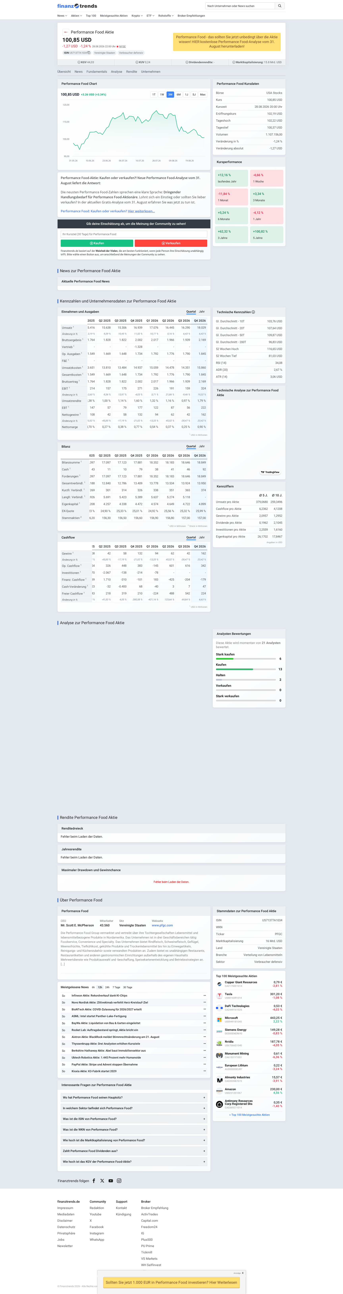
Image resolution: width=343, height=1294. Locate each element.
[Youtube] (110, 1181)
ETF (149, 16)
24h (107, 987)
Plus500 (147, 1239)
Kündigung (123, 1214)
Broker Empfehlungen (191, 16)
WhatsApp (97, 1239)
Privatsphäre (66, 1233)
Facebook (97, 1227)
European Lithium (236, 1065)
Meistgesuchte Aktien (114, 16)
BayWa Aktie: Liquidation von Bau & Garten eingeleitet (106, 1023)
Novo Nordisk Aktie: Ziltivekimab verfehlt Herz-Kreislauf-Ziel (110, 1002)
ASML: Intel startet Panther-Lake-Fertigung (99, 1016)
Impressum (65, 1208)
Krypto (136, 16)
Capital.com (149, 1220)
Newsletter (65, 1246)
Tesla (228, 994)
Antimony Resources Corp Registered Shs (239, 1102)
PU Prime (147, 1246)
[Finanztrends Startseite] (77, 8)
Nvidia (229, 1041)
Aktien (75, 16)
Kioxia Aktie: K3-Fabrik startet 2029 (94, 1071)
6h (93, 987)
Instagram (97, 1233)
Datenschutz (66, 1227)
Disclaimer (64, 1220)
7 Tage (116, 987)
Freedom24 (149, 1227)
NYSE (122, 46)
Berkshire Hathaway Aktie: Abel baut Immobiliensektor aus (109, 1051)
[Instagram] (119, 1181)
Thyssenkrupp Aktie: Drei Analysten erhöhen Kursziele (106, 1044)
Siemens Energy (236, 1029)
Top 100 (91, 16)
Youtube (95, 1214)
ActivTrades (149, 1214)
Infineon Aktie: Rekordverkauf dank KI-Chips (99, 996)
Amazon (230, 1089)
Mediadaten (65, 1214)
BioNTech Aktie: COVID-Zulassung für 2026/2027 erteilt (107, 1009)
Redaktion (97, 1208)
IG (142, 1233)
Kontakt (121, 1208)
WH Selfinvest (151, 1265)
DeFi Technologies (237, 1006)
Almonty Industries (237, 1077)
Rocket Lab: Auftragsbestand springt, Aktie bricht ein (105, 1030)
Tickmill (146, 1252)
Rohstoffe (164, 16)
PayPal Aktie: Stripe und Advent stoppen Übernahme (105, 1064)
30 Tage (127, 987)
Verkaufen (173, 243)
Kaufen (99, 243)
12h (100, 987)
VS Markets (149, 1258)
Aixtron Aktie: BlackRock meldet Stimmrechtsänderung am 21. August (115, 1037)
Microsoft (231, 1018)
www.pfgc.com (162, 925)
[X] (102, 1181)
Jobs (60, 1239)
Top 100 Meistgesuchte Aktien (250, 1115)
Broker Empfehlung (154, 1208)
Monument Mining (237, 1053)
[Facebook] (93, 1181)
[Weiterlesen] (205, 996)
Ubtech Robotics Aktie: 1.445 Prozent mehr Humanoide (106, 1058)
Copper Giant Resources (241, 982)
